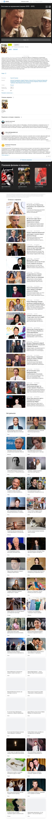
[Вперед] (49, 165)
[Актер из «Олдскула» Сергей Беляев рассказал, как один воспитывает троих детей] (36, 587)
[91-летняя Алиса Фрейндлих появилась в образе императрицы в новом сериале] (15, 707)
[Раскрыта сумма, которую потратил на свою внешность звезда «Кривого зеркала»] (15, 486)
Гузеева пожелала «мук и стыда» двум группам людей (35, 316)
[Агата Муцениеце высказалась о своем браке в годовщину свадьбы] (36, 647)
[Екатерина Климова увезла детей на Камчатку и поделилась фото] (36, 566)
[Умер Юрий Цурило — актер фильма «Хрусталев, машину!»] (36, 667)
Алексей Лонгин (33, 80)
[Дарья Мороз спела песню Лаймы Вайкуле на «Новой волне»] (36, 707)
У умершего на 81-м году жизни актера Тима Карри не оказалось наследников (35, 248)
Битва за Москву (39, 186)
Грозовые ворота (22, 186)
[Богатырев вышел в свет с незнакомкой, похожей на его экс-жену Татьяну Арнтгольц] (36, 486)
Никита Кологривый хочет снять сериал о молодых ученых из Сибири (34, 289)
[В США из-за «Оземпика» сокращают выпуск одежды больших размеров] (36, 607)
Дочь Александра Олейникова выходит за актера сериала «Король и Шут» (35, 386)
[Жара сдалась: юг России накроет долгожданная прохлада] (15, 607)
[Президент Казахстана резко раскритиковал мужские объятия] (15, 446)
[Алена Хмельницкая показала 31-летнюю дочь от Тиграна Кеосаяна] (15, 466)
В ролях (3, 80)
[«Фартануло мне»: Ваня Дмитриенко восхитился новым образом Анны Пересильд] (15, 627)
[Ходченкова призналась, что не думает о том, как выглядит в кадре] (36, 808)
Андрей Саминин (25, 80)
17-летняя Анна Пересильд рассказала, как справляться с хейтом (35, 206)
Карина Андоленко (21, 81)
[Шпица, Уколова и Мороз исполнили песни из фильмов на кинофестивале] (15, 647)
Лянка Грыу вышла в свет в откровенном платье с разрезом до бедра (35, 400)
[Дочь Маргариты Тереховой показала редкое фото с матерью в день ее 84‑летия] (36, 446)
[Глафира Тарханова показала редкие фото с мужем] (15, 587)
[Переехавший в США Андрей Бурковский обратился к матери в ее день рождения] (15, 426)
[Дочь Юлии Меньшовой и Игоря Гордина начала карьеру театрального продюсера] (15, 788)
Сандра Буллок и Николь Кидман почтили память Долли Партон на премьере (35, 275)
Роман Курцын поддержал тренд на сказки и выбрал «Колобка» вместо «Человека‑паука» (35, 358)
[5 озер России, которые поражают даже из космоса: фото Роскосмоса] (15, 808)
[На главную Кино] (7, 1)
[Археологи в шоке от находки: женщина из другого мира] (15, 767)
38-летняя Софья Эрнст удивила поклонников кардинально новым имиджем (34, 220)
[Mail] (4, 1)
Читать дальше (5, 155)
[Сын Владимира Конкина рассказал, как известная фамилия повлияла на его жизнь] (15, 546)
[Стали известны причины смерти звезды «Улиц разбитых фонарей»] (15, 747)
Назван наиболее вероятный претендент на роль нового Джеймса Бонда (35, 234)
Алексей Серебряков (15, 80)
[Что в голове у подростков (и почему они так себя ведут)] (36, 506)
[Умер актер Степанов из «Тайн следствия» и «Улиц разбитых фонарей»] (36, 687)
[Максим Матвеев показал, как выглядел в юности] (15, 687)
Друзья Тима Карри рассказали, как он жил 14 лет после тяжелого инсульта (36, 261)
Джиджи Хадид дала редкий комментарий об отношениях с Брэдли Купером (36, 344)
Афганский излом (6, 186)
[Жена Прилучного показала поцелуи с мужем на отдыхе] (36, 767)
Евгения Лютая (29, 81)
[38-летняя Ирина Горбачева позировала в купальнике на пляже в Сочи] (36, 747)
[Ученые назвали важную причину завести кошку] (36, 526)
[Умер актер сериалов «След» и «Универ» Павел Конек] (15, 566)
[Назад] (46, 165)
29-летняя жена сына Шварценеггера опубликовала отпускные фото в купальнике (34, 372)
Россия (12, 85)
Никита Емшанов (27, 82)
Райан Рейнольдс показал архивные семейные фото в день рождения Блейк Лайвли (36, 303)
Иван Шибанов (19, 82)
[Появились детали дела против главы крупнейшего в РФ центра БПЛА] (15, 526)
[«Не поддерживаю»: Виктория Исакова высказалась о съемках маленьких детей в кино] (15, 506)
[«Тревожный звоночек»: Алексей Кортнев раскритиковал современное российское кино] (36, 426)
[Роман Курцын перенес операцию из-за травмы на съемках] (36, 788)
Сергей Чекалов (14, 78)
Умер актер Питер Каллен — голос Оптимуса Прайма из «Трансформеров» (35, 331)
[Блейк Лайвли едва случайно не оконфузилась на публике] (36, 727)
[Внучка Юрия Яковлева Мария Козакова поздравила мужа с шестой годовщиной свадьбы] (36, 627)
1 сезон (3, 110)
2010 (9, 46)
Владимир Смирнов (38, 81)
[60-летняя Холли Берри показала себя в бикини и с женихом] (15, 727)
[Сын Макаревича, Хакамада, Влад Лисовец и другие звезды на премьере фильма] (36, 546)
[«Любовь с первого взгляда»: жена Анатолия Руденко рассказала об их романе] (36, 466)
